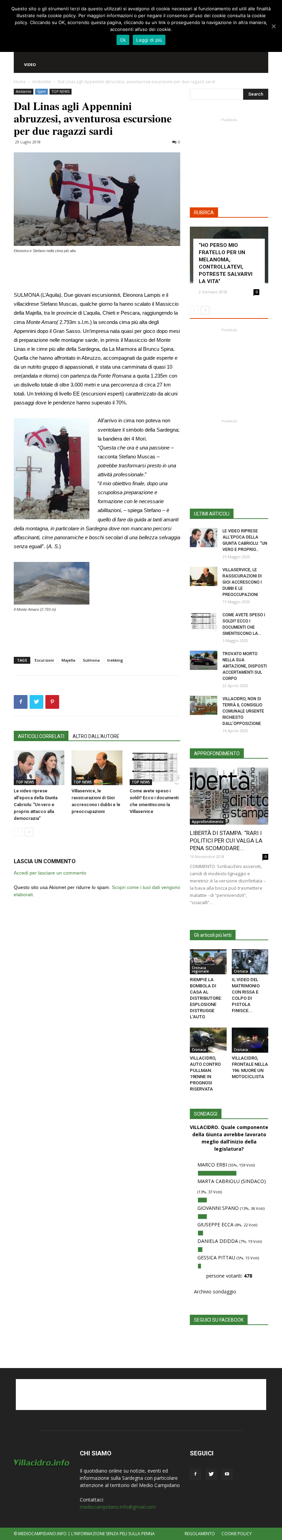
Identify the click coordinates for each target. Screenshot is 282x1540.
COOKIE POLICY (236, 1534)
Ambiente (41, 82)
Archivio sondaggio (215, 1291)
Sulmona (91, 660)
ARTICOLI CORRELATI (41, 736)
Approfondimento (208, 821)
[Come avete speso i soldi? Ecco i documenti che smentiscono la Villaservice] (155, 767)
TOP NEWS (60, 91)
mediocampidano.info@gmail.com (118, 1507)
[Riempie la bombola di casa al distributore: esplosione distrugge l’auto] (208, 961)
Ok (123, 40)
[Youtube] (226, 1474)
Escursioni (44, 660)
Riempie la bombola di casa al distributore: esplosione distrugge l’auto (206, 998)
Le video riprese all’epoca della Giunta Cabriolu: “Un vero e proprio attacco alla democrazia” (35, 804)
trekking (115, 660)
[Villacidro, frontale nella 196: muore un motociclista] (250, 1040)
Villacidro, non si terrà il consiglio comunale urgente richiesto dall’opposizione (243, 711)
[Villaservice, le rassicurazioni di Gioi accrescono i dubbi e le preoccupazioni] (97, 767)
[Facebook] (195, 1474)
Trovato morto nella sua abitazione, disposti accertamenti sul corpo (245, 666)
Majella (68, 660)
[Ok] (273, 26)
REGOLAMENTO (200, 1534)
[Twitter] (211, 1474)
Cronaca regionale (200, 969)
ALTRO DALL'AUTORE (96, 736)
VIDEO (30, 64)
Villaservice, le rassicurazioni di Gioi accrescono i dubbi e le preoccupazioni (242, 582)
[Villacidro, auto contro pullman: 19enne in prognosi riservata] (208, 1040)
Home (20, 82)
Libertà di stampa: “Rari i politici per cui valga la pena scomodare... (226, 840)
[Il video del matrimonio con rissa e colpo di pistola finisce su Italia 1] (250, 961)
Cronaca (241, 971)
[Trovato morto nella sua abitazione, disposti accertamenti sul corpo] (203, 660)
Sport (41, 91)
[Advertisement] (97, 273)
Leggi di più (149, 40)
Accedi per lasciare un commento (50, 873)
